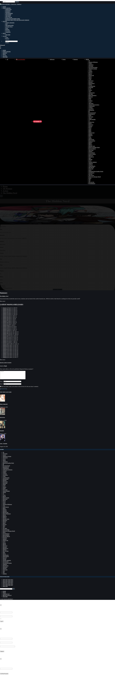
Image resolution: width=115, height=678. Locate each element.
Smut (89, 158)
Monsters (90, 96)
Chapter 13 (5, 340)
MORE (87, 59)
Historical (90, 124)
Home (5, 186)
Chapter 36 (5, 309)
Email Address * (4, 641)
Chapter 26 (5, 322)
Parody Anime (6, 529)
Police (89, 178)
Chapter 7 (5, 348)
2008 (9, 585)
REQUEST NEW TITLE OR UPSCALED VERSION (17, 20)
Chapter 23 (5, 326)
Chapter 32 (5, 314)
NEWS (4, 33)
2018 (4, 582)
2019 (12, 581)
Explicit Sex (91, 122)
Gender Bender (92, 119)
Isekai (89, 128)
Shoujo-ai (90, 155)
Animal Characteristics (93, 104)
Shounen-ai (91, 156)
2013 (6, 583)
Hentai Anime (6, 497)
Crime (89, 79)
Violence (90, 164)
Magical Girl (91, 132)
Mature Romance (92, 95)
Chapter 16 (5, 336)
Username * (3, 637)
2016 (9, 582)
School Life (91, 75)
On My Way (2, 417)
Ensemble (2, 430)
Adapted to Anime (92, 68)
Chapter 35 (5, 310)
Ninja (89, 136)
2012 (9, 583)
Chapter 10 (5, 344)
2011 (12, 583)
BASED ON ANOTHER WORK (12, 18)
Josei (89, 91)
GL (89, 120)
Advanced (2, 45)
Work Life (90, 168)
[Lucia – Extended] (2, 440)
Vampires (90, 163)
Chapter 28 (5, 320)
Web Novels (91, 167)
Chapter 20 (5, 330)
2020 (1, 279)
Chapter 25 (5, 324)
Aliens (90, 78)
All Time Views (9, 26)
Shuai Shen (2, 244)
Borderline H (91, 114)
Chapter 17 (5, 334)
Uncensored (5, 561)
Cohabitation (91, 106)
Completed (7, 32)
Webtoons (52, 59)
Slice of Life (91, 182)
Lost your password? (5, 623)
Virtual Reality (91, 166)
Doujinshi (90, 87)
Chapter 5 (5, 350)
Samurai (90, 151)
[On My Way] (2, 414)
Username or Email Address (6, 667)
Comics (90, 63)
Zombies (90, 100)
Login (6, 37)
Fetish (89, 115)
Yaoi (89, 179)
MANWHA (8, 10)
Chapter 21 (5, 329)
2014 (4, 583)
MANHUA (7, 12)
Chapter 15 (5, 337)
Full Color (90, 116)
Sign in (2, 608)
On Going (7, 30)
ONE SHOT (8, 16)
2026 (4, 579)
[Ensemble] (2, 427)
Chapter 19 (5, 332)
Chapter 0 (5, 357)
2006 (4, 586)
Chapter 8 (5, 346)
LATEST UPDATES (9, 22)
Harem (90, 123)
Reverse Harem (92, 148)
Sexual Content (92, 154)
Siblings (90, 159)
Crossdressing (91, 86)
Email (1, 384)
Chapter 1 (5, 356)
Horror (90, 127)
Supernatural (91, 83)
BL (89, 111)
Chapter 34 (5, 312)
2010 (4, 585)
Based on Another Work (94, 147)
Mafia (89, 130)
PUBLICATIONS (7, 8)
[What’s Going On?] (2, 401)
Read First (55, 289)
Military (90, 144)
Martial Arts (91, 139)
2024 (9, 579)
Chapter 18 (5, 333)
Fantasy (90, 90)
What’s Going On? (4, 404)
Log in (1, 654)
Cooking (90, 107)
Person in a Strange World (94, 176)
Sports (89, 170)
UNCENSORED (9, 13)
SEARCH (5, 21)
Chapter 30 (5, 317)
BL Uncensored (92, 112)
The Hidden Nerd (10, 193)
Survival (90, 174)
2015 (12, 582)
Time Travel (91, 175)
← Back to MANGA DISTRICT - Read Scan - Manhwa (12, 626)
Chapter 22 (5, 328)
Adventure (90, 103)
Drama (64, 59)
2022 (4, 581)
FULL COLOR (8, 17)
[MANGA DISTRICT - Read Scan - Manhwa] (10, 4)
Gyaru (89, 102)
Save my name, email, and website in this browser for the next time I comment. (20, 386)
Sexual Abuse (91, 152)
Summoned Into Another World (95, 171)
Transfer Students (92, 162)
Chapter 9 (5, 345)
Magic (89, 131)
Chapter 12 (5, 341)
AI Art (4, 459)
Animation (90, 64)
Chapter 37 (5, 308)
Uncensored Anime (92, 67)
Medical (90, 142)
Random (7, 29)
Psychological (91, 183)
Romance (75, 59)
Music (89, 98)
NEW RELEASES (9, 25)
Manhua (90, 134)
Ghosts (90, 118)
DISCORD (7, 34)
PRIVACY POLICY (7, 595)
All (7, 59)
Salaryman (90, 150)
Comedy (90, 71)
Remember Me (4, 618)
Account (5, 36)
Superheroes (91, 172)
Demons (90, 126)
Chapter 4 (5, 352)
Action (90, 70)
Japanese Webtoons (93, 62)
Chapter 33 (5, 313)
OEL (4, 527)
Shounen (90, 82)
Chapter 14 (5, 338)
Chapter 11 (5, 342)
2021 (6, 581)
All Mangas (7, 189)
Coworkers (91, 108)
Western (5, 568)
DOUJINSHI (8, 14)
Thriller (90, 84)
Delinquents (91, 110)
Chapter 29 (5, 318)
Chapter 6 (5, 349)
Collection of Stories (7, 469)
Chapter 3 (5, 353)
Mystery (90, 72)
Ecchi (89, 88)
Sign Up (2, 632)
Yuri (89, 180)
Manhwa (90, 135)
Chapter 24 (5, 325)
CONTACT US (6, 594)
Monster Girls (91, 146)
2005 (6, 586)
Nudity (90, 138)
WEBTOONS (8, 9)
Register (7, 38)
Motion (4, 521)
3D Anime (90, 66)
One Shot (90, 94)
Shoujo (90, 74)
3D (89, 60)
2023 (12, 579)
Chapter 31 (5, 316)
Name (6, 28)
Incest (89, 160)
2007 (12, 585)
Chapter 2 (5, 354)
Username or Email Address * (7, 611)
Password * (2, 615)
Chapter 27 (5, 321)
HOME (4, 6)
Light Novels (91, 92)
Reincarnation (91, 140)
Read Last (60, 289)
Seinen (90, 76)
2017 (6, 582)
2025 (6, 579)
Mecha (90, 143)
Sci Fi (89, 99)
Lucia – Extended (3, 443)
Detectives (90, 80)
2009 (6, 585)
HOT (6, 24)
